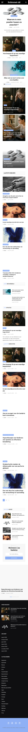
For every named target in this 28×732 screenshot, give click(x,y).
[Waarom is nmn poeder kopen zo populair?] (14, 12)
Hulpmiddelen (14, 75)
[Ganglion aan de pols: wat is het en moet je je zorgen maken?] (14, 184)
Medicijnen (3, 685)
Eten (2, 669)
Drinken (3, 667)
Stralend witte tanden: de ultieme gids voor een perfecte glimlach (18, 299)
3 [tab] (12, 597)
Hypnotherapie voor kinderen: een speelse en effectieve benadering (14, 134)
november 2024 (5, 648)
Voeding (3, 706)
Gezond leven (4, 674)
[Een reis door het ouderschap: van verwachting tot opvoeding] (14, 234)
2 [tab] (11, 597)
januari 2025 (4, 646)
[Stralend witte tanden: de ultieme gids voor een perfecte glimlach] (7, 299)
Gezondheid (4, 676)
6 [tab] (15, 597)
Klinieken (3, 683)
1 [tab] (9, 597)
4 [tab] (13, 597)
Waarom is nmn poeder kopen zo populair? (14, 22)
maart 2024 (4, 651)
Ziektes (3, 710)
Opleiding (3, 692)
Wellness (5, 487)
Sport (2, 699)
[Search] (26, 2)
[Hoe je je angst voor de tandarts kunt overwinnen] (14, 403)
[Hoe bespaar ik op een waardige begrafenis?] (14, 43)
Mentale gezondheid (6, 687)
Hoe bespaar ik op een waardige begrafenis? (11, 108)
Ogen (2, 690)
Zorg (14, 50)
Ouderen (3, 694)
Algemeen (3, 660)
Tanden (5, 461)
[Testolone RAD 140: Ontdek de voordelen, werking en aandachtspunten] (14, 261)
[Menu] (2, 2)
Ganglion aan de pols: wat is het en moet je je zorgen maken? (18, 530)
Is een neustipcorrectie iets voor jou (13, 222)
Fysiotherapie (4, 671)
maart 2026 (4, 637)
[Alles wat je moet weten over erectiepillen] (14, 68)
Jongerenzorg (4, 680)
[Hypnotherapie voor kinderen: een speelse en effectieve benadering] (14, 128)
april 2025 (3, 641)
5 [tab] (14, 597)
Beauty (5, 410)
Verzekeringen (4, 703)
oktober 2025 (4, 639)
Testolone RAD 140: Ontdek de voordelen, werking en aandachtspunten (12, 274)
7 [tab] (17, 597)
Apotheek (3, 662)
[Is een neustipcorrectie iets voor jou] (14, 210)
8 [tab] (18, 597)
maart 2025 (4, 644)
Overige (3, 696)
